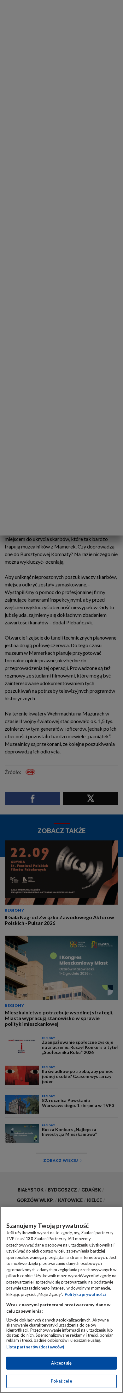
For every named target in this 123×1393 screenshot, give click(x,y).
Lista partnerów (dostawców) (35, 1346)
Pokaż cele (61, 1381)
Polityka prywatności (85, 1294)
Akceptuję (61, 1362)
